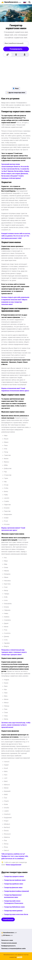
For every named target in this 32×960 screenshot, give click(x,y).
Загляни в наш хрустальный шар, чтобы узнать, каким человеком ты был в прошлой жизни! (15, 725)
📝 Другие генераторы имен (15, 92)
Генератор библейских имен (14, 907)
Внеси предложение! (13, 865)
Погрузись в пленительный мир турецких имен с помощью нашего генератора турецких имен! (14, 652)
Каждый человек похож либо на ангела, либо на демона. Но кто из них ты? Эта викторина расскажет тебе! (15, 236)
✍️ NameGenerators (9, 932)
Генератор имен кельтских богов (16, 914)
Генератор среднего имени (14, 876)
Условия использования (9, 943)
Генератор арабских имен (13, 884)
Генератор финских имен (13, 887)
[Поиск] (29, 2)
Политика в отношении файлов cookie (13, 948)
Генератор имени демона (13, 910)
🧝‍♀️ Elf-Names (7, 935)
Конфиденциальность (8, 946)
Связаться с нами (7, 940)
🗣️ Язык (16, 88)
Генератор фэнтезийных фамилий (16, 891)
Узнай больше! (8, 919)
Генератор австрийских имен (15, 880)
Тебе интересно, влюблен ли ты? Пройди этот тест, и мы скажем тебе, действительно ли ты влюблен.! (14, 856)
